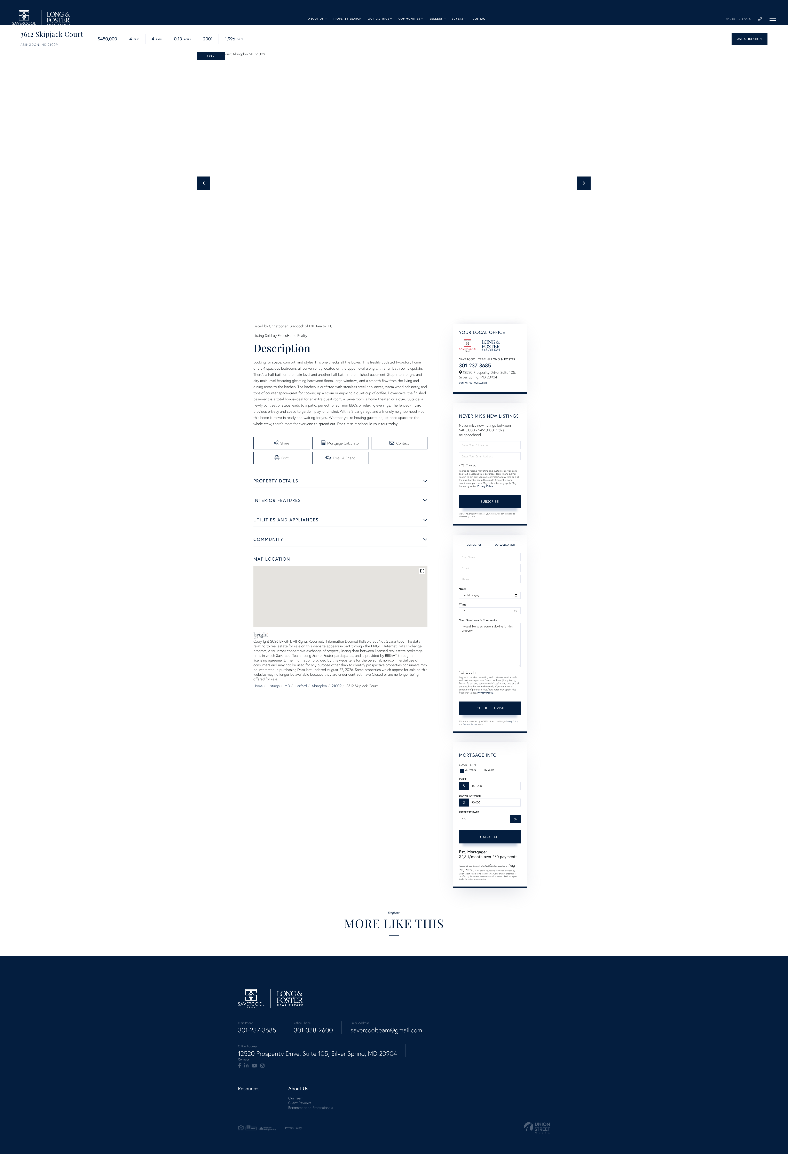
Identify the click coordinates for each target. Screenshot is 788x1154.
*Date (462, 589)
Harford (301, 685)
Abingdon (319, 685)
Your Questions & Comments (478, 620)
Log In (746, 19)
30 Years (470, 770)
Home (258, 685)
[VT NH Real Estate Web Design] (537, 1127)
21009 (337, 685)
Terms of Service (470, 724)
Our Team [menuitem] (296, 1098)
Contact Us (465, 383)
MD (287, 685)
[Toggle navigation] (773, 19)
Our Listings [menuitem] (378, 19)
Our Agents (480, 383)
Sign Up (730, 19)
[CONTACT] (749, 39)
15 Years (489, 770)
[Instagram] (262, 1066)
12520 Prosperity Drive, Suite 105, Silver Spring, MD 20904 (317, 1053)
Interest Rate (469, 812)
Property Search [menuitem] (347, 19)
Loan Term (467, 765)
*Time (462, 604)
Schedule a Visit (505, 544)
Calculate (489, 837)
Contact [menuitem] (480, 19)
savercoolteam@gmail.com (386, 1030)
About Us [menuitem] (316, 19)
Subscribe (490, 501)
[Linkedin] (246, 1066)
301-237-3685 (475, 365)
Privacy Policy (485, 486)
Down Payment (470, 796)
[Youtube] (254, 1066)
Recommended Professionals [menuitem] (310, 1107)
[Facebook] (239, 1066)
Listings (274, 685)
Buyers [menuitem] (457, 19)
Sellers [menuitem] (436, 19)
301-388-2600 (313, 1030)
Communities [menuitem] (409, 19)
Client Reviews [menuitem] (299, 1102)
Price (463, 779)
